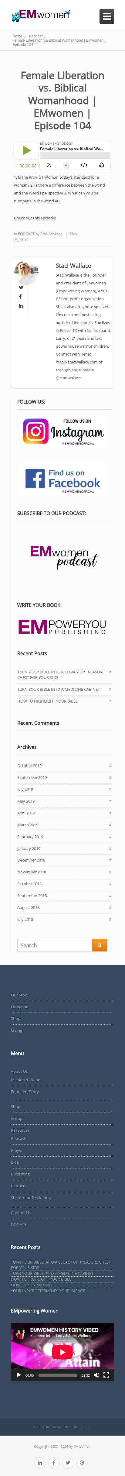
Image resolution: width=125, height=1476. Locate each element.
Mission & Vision (25, 1079)
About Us (19, 1071)
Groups (17, 1118)
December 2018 (31, 860)
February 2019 (30, 836)
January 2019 (28, 848)
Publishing (20, 1174)
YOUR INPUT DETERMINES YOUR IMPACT (48, 1290)
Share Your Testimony (31, 1197)
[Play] (19, 1375)
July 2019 (25, 789)
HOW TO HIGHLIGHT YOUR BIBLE (47, 701)
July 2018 (25, 919)
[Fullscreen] (106, 1375)
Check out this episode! (35, 218)
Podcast (26, 233)
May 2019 (26, 801)
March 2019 (27, 824)
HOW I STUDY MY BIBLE (32, 1285)
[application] (62, 1352)
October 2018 (29, 883)
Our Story (20, 995)
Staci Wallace (51, 233)
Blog (15, 1162)
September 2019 (32, 777)
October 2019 (29, 765)
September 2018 (32, 895)
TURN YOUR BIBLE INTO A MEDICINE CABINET (58, 689)
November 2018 (31, 872)
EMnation (20, 1007)
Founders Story (25, 1091)
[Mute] (96, 1375)
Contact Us (21, 1212)
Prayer (17, 1150)
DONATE (18, 1224)
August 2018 (28, 907)
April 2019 (26, 813)
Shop (15, 1018)
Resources (20, 1130)
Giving (16, 1030)
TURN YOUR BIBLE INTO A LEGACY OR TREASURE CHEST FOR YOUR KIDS (60, 674)
